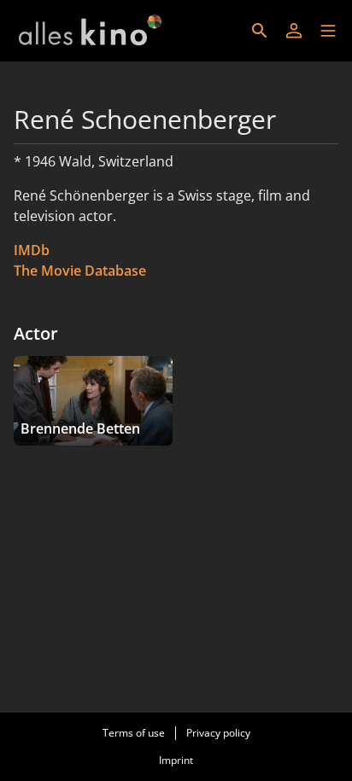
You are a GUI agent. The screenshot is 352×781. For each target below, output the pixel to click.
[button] (328, 31)
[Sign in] (294, 31)
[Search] (260, 31)
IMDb (32, 250)
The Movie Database (80, 270)
